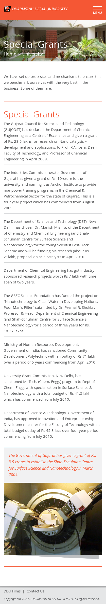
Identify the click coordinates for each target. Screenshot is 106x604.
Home (10, 54)
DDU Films (12, 591)
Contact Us (35, 591)
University (32, 54)
